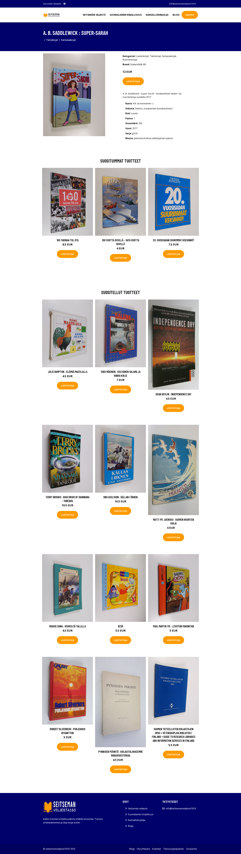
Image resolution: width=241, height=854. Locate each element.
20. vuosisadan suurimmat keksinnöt (173, 240)
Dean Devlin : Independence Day (173, 394)
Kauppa (190, 14)
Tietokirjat (52, 39)
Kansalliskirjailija (157, 14)
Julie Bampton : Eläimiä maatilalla (67, 371)
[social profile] (64, 3)
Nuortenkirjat (130, 59)
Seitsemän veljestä (94, 14)
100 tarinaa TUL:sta (68, 240)
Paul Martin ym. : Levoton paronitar (173, 626)
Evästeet (156, 848)
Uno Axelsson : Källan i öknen (120, 497)
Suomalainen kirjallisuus (126, 14)
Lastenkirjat (142, 56)
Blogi (176, 14)
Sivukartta (191, 848)
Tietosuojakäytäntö (173, 848)
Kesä (120, 626)
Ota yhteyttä (143, 848)
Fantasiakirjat (68, 39)
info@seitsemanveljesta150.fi (182, 3)
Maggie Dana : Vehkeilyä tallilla (67, 626)
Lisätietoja (133, 81)
